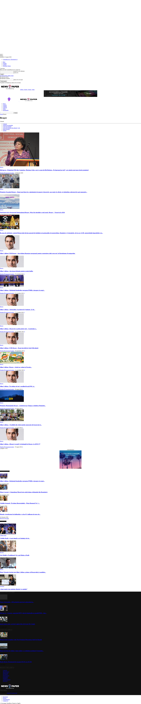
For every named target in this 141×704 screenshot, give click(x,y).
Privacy (4, 698)
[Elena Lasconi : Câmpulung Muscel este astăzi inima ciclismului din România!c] (3, 489)
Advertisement (6, 699)
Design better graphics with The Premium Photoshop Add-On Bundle (21, 639)
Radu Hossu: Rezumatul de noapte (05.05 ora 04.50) (16, 662)
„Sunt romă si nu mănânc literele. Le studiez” (13, 589)
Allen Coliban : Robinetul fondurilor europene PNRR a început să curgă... (22, 290)
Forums (4, 63)
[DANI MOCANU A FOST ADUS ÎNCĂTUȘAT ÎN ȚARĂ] (3, 621)
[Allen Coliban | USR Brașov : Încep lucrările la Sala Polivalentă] (12, 343)
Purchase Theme (7, 66)
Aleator (4, 130)
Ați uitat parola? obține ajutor (7, 75)
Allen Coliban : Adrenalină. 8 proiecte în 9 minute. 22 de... (17, 309)
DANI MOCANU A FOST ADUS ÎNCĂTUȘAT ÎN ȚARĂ (17, 624)
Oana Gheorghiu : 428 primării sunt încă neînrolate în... (17, 602)
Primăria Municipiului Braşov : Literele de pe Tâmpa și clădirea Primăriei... (23, 405)
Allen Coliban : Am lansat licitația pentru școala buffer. (16, 271)
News (4, 103)
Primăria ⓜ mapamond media (7, 173)
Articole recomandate (8, 125)
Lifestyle (5, 107)
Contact (5, 64)
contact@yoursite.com (12, 693)
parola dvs (16, 72)
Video (4, 109)
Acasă (1, 114)
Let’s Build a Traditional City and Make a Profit (14, 555)
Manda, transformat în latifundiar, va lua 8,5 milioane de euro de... (20, 514)
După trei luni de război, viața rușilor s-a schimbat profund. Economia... (22, 651)
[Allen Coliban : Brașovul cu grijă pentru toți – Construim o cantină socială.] (12, 324)
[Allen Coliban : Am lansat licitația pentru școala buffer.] (12, 267)
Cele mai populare (7, 126)
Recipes (2, 552)
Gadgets (5, 106)
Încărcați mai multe (4, 518)
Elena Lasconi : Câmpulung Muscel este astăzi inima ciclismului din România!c (24, 492)
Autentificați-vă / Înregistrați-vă (10, 59)
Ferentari (2, 586)
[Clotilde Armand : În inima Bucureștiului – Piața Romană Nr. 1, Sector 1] (3, 500)
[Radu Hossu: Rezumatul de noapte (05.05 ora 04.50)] (3, 659)
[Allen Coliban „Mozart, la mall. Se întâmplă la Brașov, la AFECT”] (12, 440)
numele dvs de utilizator (19, 71)
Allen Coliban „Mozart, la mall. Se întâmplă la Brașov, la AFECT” (20, 444)
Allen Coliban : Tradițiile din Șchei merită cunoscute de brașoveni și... (21, 425)
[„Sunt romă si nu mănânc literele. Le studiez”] (8, 585)
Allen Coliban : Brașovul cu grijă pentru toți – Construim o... (18, 329)
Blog (4, 62)
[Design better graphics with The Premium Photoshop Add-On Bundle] (3, 637)
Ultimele (5, 124)
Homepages (5, 110)
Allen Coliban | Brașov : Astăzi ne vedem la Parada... (16, 367)
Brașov (1, 167)
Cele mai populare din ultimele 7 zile (11, 128)
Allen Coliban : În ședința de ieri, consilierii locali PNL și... (17, 386)
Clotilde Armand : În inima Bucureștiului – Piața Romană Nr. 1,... (20, 503)
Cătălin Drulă (3, 535)
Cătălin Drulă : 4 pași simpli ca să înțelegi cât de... (15, 538)
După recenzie (6, 129)
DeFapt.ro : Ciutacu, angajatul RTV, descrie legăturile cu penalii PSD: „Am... (23, 613)
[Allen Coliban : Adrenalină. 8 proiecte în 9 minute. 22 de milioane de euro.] (12, 305)
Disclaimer (5, 696)
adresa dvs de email (18, 79)
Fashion (5, 105)
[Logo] (9, 101)
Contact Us (5, 700)
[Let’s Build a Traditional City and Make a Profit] (8, 551)
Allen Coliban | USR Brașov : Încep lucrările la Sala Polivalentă (19, 348)
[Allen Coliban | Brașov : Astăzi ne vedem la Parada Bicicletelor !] (12, 363)
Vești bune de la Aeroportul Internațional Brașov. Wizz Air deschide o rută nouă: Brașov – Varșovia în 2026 (32, 212)
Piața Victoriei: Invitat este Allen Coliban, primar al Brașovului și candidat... (23, 572)
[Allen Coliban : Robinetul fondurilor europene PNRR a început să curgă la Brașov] (12, 286)
